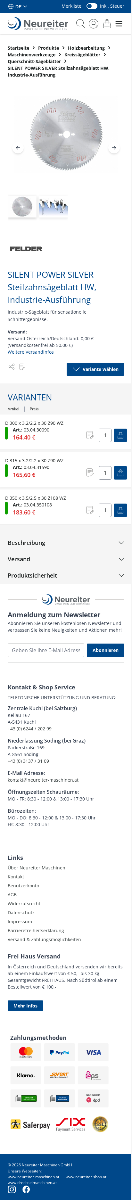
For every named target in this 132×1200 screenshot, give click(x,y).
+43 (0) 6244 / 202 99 (30, 729)
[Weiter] (114, 147)
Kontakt (16, 877)
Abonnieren (106, 650)
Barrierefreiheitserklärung (36, 930)
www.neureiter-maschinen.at (33, 1176)
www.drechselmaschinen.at (32, 1182)
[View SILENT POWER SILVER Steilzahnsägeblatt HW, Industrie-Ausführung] (22, 207)
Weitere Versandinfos (31, 352)
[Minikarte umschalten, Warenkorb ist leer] (107, 23)
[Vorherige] (18, 147)
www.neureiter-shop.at (86, 1176)
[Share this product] (11, 367)
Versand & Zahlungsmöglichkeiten (44, 939)
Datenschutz (21, 912)
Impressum (20, 921)
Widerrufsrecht (24, 903)
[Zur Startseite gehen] (38, 23)
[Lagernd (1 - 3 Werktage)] (6, 433)
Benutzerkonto (23, 886)
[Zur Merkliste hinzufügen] (22, 367)
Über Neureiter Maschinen (36, 868)
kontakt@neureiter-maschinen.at (43, 780)
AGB (12, 895)
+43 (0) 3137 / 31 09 (28, 761)
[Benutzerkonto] (93, 23)
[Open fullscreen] (66, 140)
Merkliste (71, 6)
